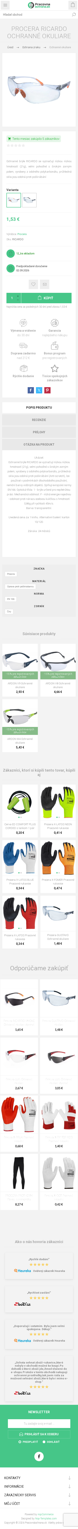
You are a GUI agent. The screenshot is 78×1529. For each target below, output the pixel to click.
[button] (19, 817)
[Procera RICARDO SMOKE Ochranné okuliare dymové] (19, 998)
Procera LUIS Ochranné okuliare (19, 1081)
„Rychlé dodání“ (39, 1259)
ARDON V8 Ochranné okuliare (58, 685)
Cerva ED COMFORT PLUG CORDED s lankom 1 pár (20, 826)
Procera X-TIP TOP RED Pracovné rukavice (59, 1139)
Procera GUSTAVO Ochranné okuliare (58, 937)
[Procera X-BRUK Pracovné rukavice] (19, 1114)
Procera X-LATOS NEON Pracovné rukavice (58, 826)
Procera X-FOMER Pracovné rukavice (58, 881)
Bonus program (55, 350)
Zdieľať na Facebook (31, 390)
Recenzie (39, 420)
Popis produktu (39, 407)
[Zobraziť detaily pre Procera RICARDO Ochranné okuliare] (13, 206)
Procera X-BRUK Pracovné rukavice (19, 1139)
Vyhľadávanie (74, 14)
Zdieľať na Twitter (39, 390)
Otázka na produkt (39, 444)
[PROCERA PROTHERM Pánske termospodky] (19, 1173)
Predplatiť (30, 1442)
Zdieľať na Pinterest (47, 390)
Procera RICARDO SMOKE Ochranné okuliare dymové (19, 1023)
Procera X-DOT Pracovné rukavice (59, 1197)
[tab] (39, 407)
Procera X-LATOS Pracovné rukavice (20, 937)
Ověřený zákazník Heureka (49, 1271)
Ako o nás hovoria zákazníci (39, 1241)
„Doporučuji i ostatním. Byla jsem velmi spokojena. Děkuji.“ (39, 1327)
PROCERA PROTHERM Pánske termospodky (19, 1197)
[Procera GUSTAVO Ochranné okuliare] (59, 998)
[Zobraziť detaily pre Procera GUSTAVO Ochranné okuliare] (29, 206)
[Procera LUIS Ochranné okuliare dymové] (59, 1056)
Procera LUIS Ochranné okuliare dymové (59, 1081)
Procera (22, 234)
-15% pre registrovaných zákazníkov (20, 675)
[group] (20, 661)
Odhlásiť (53, 1442)
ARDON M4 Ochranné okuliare (20, 740)
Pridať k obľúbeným (33, 284)
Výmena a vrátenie (23, 328)
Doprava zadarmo (23, 350)
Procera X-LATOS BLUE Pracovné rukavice (20, 881)
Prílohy (39, 432)
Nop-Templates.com (46, 1518)
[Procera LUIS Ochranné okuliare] (19, 1056)
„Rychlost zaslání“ (39, 1292)
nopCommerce (45, 1514)
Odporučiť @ (44, 284)
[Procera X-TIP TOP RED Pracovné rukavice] (59, 1114)
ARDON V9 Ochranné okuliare (20, 685)
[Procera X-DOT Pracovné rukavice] (59, 1173)
